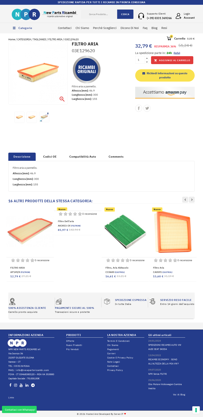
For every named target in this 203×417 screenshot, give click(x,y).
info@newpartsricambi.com (32, 370)
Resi (164, 28)
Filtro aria (158, 267)
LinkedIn (11, 397)
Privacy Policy (115, 370)
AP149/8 (20, 272)
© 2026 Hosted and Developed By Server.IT (101, 414)
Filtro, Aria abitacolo (116, 267)
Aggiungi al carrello (172, 60)
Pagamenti (113, 349)
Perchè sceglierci (105, 28)
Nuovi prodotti (74, 345)
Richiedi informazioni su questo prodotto (166, 75)
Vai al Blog (179, 394)
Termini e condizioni (118, 341)
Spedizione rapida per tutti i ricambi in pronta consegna (101, 2)
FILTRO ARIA (17, 267)
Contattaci (65, 28)
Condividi (138, 108)
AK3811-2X (69, 225)
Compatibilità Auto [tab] (82, 156)
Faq (145, 28)
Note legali (113, 361)
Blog (154, 28)
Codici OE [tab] (50, 156)
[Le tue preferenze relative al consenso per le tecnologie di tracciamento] (196, 410)
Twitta (147, 108)
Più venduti (72, 349)
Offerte (70, 341)
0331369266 (22, 365)
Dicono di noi (130, 28)
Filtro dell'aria (66, 221)
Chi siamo (112, 345)
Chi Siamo (82, 28)
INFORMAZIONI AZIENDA (25, 335)
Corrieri (111, 353)
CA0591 (162, 272)
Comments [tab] (116, 156)
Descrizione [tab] (22, 156)
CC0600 (115, 272)
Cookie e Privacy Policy (120, 357)
